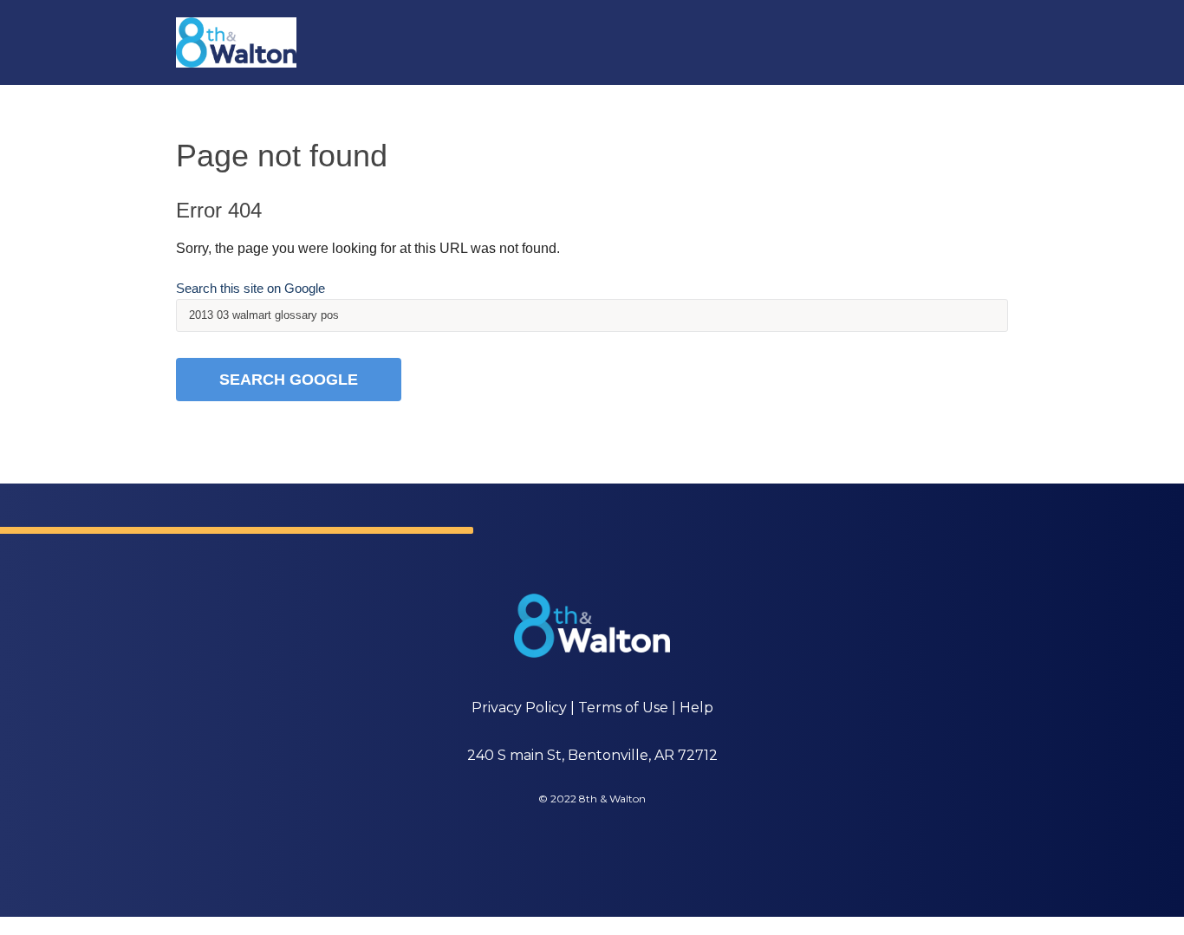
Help (696, 707)
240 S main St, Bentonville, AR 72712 (592, 755)
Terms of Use (623, 707)
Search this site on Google (250, 288)
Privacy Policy (519, 707)
